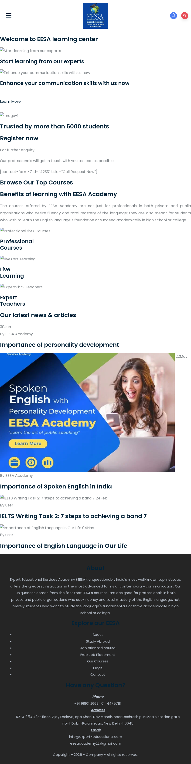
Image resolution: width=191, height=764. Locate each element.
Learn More (10, 101)
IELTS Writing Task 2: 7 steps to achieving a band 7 (73, 516)
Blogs (97, 667)
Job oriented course (98, 647)
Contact (97, 674)
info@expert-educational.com (95, 736)
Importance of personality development (59, 345)
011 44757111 (111, 703)
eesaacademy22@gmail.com (95, 743)
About (97, 634)
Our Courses (98, 661)
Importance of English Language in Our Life (63, 546)
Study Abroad (98, 641)
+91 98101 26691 (87, 703)
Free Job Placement (97, 654)
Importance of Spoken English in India (56, 486)
